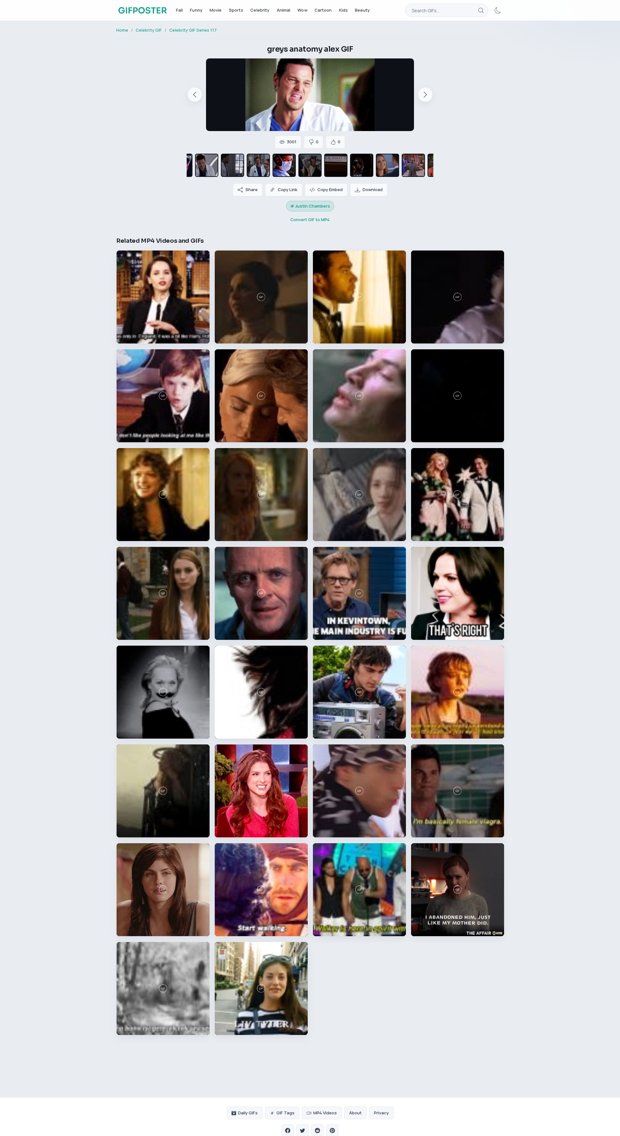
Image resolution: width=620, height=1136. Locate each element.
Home (122, 30)
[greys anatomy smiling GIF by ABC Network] (206, 165)
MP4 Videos (325, 1113)
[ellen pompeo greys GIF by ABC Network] (310, 165)
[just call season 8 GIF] (284, 165)
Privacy (381, 1113)
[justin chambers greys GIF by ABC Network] (335, 165)
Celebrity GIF (149, 30)
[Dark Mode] (498, 10)
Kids (343, 10)
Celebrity (259, 10)
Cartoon (323, 10)
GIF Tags (285, 1113)
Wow (302, 10)
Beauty (362, 10)
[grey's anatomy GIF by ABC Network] (232, 165)
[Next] (425, 94)
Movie (216, 10)
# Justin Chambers (310, 206)
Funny (196, 10)
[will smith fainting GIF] (413, 165)
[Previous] (194, 94)
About (355, 1113)
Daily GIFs (248, 1113)
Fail (179, 10)
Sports (236, 10)
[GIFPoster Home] (142, 10)
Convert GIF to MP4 (310, 219)
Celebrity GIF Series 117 (193, 30)
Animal (284, 10)
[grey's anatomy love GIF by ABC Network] (387, 165)
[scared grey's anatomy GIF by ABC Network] (361, 165)
